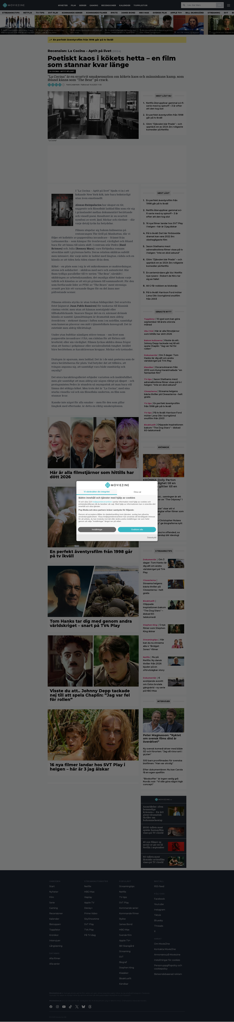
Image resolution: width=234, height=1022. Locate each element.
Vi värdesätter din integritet (97, 491)
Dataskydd (151, 538)
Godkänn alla (137, 529)
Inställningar (97, 529)
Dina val (137, 492)
